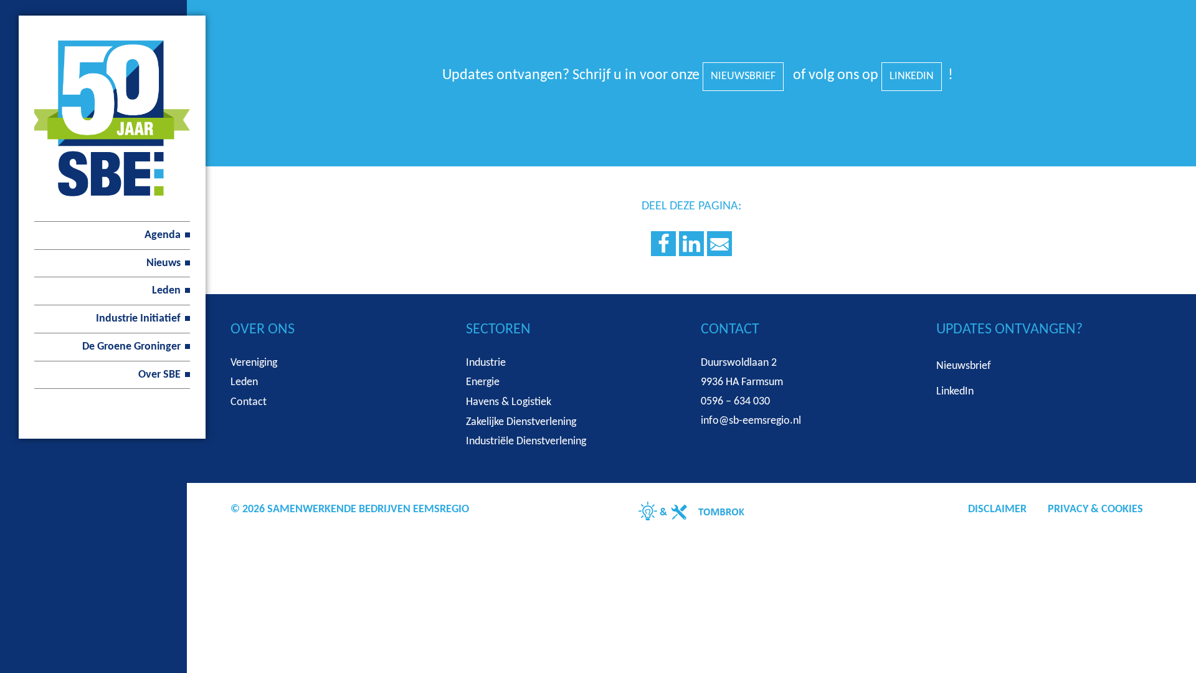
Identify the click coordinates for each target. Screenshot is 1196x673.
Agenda (163, 235)
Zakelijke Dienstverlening (521, 422)
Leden (166, 291)
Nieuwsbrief (963, 366)
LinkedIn (912, 76)
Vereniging (253, 363)
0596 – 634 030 (735, 402)
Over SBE (159, 375)
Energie (483, 382)
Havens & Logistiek (508, 402)
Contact (248, 402)
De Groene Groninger (131, 347)
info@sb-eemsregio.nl (751, 421)
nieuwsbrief (743, 76)
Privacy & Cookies (1095, 509)
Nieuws (163, 263)
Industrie (486, 363)
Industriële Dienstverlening (526, 441)
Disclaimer (997, 509)
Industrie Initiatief (138, 319)
